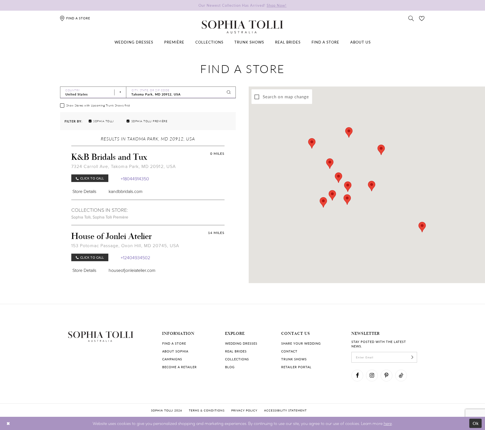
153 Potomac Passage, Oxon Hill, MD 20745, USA (125, 245)
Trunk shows (294, 359)
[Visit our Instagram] (372, 375)
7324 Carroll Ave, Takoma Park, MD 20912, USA (123, 166)
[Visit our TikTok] (401, 375)
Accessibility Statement (285, 410)
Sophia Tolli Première (110, 217)
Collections (237, 359)
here (388, 423)
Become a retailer (179, 367)
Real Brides (236, 351)
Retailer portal (296, 367)
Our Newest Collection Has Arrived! (242, 5)
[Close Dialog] (8, 423)
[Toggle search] (411, 18)
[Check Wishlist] (422, 18)
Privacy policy (244, 410)
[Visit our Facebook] (357, 375)
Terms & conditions (207, 410)
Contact (289, 351)
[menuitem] (134, 42)
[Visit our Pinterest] (386, 375)
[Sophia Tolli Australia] (242, 27)
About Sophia (175, 351)
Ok (476, 423)
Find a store (174, 343)
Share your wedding (301, 343)
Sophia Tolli (81, 217)
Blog (230, 367)
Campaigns (172, 359)
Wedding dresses (241, 343)
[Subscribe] (412, 357)
